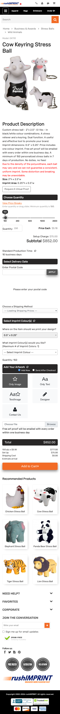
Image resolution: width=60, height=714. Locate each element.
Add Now (25, 370)
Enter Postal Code (12, 267)
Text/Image (15, 396)
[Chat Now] (48, 3)
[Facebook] (5, 652)
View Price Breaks (12, 203)
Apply (52, 272)
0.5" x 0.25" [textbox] (10, 335)
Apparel (15, 11)
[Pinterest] (19, 652)
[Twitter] (9, 652)
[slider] (6, 218)
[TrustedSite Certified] (15, 638)
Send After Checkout (45, 370)
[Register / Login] (42, 3)
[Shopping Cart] (54, 3)
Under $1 (51, 11)
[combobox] (30, 335)
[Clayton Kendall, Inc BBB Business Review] (22, 704)
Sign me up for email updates (22, 631)
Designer (45, 399)
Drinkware (37, 11)
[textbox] (30, 352)
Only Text (45, 381)
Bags (26, 11)
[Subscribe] (47, 625)
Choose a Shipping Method (17, 306)
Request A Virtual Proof (16, 189)
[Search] (55, 19)
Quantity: (8, 228)
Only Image (15, 384)
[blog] (14, 652)
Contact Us (15, 414)
